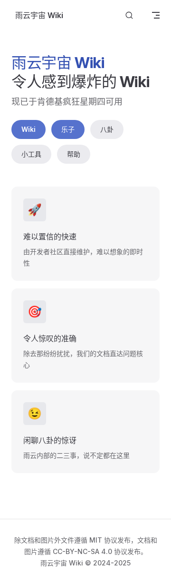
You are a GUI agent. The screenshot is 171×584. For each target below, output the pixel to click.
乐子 (68, 129)
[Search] (129, 15)
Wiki (28, 129)
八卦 (107, 129)
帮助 (73, 154)
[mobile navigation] (155, 15)
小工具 (31, 154)
